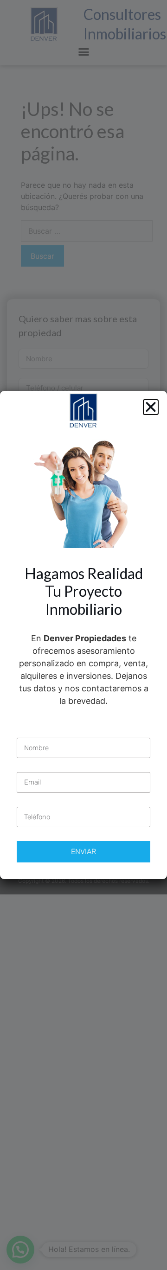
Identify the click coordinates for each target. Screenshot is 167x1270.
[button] (151, 407)
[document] (83, 635)
